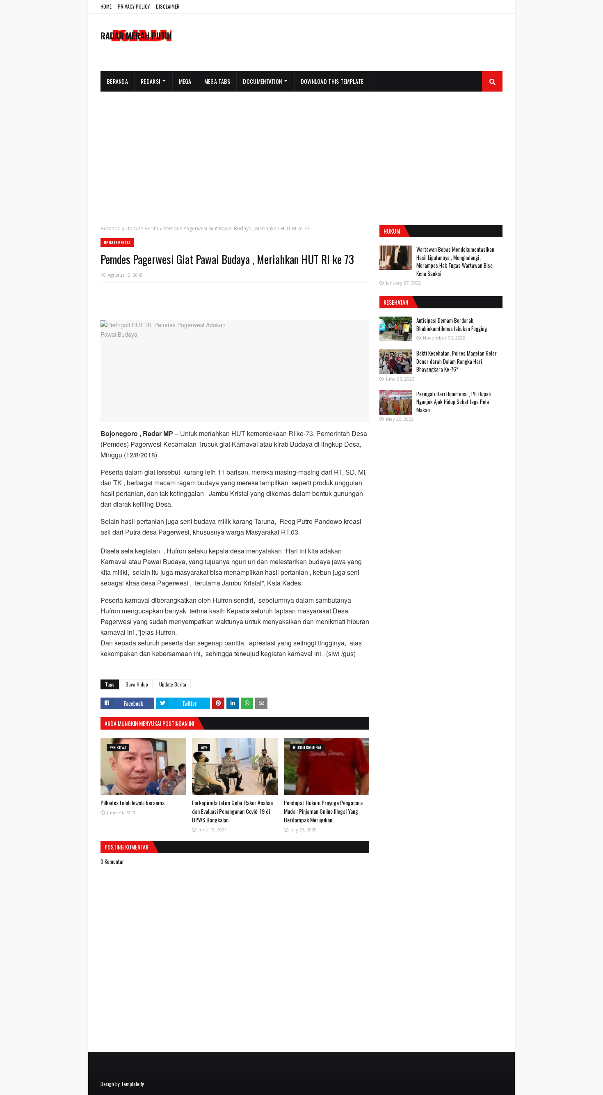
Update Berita (142, 228)
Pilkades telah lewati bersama (132, 802)
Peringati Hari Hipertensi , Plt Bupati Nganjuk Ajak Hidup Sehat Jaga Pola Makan (453, 402)
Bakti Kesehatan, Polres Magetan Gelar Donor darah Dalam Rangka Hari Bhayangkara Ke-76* (456, 361)
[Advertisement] (301, 153)
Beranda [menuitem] (117, 81)
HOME (106, 6)
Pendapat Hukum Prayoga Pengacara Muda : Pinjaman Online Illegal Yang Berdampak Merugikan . (323, 811)
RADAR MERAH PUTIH (135, 36)
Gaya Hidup (137, 684)
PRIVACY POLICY (134, 6)
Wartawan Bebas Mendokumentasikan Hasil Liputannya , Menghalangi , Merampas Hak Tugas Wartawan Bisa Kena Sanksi (455, 261)
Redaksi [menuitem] (150, 81)
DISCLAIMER (168, 6)
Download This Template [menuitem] (332, 81)
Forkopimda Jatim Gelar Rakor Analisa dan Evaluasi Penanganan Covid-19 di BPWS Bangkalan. (232, 811)
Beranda (110, 228)
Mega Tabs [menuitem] (217, 81)
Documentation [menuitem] (262, 81)
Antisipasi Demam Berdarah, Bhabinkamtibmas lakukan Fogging (451, 324)
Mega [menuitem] (185, 81)
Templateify (132, 1083)
